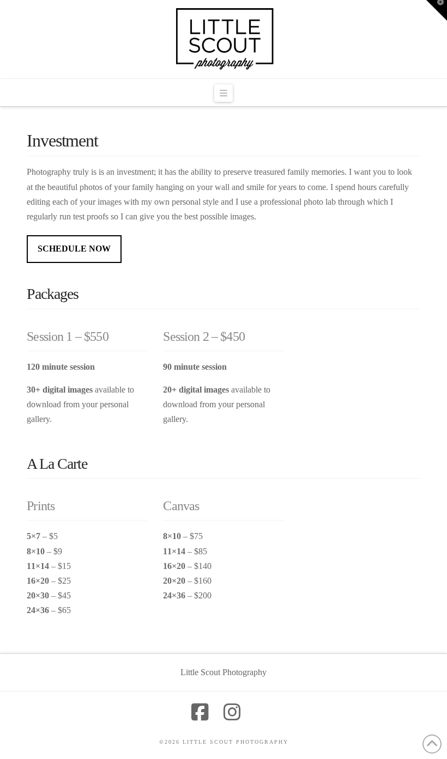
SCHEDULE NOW (74, 248)
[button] (223, 93)
